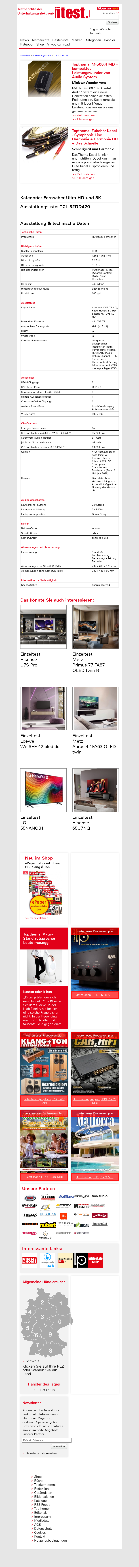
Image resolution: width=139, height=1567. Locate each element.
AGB (37, 1524)
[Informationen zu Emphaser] (30, 1207)
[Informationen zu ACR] (30, 1198)
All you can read (58, 44)
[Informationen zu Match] (81, 1216)
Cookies (40, 1532)
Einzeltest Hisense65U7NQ (82, 822)
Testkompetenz (45, 1485)
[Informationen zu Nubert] (48, 1225)
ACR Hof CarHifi (44, 1390)
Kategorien (93, 40)
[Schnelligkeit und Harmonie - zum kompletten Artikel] (46, 155)
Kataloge (40, 1500)
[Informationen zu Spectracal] (100, 1225)
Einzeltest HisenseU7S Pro (30, 659)
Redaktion (41, 1489)
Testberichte (40, 40)
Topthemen (42, 1508)
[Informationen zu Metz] (100, 1216)
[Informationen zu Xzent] (63, 1235)
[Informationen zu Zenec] (81, 1235)
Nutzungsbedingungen (50, 1540)
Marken (77, 40)
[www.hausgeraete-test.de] (47, 1271)
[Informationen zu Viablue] (45, 1235)
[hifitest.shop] (95, 1271)
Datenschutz (43, 1528)
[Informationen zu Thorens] (30, 1235)
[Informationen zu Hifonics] (48, 1216)
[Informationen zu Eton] (63, 1207)
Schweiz (32, 1361)
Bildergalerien (44, 1496)
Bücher (39, 1481)
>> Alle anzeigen (83, 119)
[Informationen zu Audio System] (48, 1198)
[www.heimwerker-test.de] (65, 1271)
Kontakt (39, 1536)
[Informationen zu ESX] (45, 1207)
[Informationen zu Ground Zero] (97, 1207)
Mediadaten (42, 1520)
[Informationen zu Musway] (30, 1225)
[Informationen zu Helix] (30, 1216)
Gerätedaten (43, 1492)
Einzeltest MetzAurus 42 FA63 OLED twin (94, 744)
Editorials (40, 1512)
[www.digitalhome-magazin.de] (29, 1271)
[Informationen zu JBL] (63, 1216)
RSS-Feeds (42, 1504)
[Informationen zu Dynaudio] (100, 1198)
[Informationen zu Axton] (66, 1198)
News (24, 40)
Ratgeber (26, 44)
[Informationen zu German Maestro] (81, 1207)
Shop (40, 44)
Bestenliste (60, 40)
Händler (109, 40)
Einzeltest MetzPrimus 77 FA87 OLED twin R (88, 662)
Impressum (42, 1516)
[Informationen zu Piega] (66, 1225)
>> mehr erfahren (36, 918)
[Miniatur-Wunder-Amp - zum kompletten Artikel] (46, 92)
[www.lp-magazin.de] (80, 1271)
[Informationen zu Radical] (81, 1225)
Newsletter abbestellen (41, 1453)
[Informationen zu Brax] (81, 1198)
